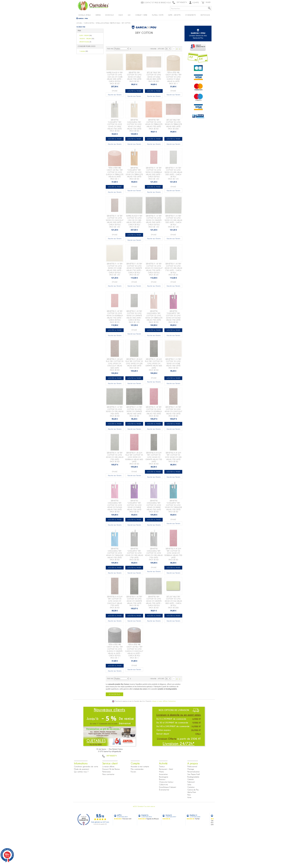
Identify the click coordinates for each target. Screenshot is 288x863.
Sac (129, 15)
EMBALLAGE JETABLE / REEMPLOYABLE (108, 23)
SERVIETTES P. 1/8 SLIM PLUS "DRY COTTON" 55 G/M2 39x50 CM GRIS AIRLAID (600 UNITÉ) (134, 363)
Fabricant (191, 782)
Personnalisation (193, 772)
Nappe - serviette (174, 15)
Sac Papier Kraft (193, 774)
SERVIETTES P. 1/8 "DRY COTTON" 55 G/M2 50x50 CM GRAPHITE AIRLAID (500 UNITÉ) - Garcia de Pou (134, 316)
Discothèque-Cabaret (167, 787)
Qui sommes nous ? (81, 772)
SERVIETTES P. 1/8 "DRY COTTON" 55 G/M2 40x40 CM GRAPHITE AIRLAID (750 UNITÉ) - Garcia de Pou (134, 269)
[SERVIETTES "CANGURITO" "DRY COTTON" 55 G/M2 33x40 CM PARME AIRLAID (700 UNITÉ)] (134, 490)
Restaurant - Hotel (166, 769)
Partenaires (106, 772)
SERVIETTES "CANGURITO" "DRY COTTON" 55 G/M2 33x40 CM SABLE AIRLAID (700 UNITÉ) (114, 125)
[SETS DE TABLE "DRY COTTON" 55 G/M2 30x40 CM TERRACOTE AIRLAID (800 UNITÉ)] (173, 109)
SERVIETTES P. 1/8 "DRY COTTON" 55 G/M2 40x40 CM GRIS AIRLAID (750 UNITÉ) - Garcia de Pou (173, 269)
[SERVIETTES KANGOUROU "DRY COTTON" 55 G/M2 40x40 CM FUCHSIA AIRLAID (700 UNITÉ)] (115, 490)
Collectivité (163, 784)
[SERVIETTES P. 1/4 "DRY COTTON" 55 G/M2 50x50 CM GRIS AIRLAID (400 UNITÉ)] (115, 396)
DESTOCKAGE (205, 15)
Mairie (161, 772)
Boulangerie (163, 777)
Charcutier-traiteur (166, 782)
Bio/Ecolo (109, 15)
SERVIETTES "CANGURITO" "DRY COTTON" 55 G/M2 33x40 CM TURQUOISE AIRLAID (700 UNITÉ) (173, 506)
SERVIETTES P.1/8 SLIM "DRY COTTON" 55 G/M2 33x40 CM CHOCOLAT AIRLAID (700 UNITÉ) (114, 602)
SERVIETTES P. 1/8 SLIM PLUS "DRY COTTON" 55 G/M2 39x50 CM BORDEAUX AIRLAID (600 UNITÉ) (134, 458)
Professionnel (192, 766)
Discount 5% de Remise (111, 769)
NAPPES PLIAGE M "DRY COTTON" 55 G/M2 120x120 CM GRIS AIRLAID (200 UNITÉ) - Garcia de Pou (134, 221)
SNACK (120, 15)
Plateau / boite (157, 15)
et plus (85, 42)
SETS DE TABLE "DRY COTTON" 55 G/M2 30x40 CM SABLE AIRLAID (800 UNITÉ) (153, 77)
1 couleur (83, 51)
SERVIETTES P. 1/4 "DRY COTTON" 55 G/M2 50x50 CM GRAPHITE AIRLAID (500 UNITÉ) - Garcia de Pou (154, 221)
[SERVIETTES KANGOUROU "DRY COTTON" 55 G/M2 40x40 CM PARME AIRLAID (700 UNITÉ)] (154, 490)
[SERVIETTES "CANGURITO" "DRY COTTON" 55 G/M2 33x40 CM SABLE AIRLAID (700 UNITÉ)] (115, 109)
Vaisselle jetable (84, 15)
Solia (189, 784)
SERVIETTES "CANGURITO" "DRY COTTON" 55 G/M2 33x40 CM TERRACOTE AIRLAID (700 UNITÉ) (134, 173)
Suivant (179, 49)
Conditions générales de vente (86, 766)
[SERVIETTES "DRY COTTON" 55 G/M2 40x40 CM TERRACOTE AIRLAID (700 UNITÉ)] (154, 109)
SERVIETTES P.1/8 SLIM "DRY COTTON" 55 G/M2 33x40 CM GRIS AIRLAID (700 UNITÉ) (173, 457)
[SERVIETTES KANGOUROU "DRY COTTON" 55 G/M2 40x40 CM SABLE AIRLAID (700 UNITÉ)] (134, 109)
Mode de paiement (81, 769)
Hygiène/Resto (190, 15)
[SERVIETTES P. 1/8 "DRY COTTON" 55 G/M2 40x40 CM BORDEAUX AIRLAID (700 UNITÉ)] (154, 396)
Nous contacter (108, 774)
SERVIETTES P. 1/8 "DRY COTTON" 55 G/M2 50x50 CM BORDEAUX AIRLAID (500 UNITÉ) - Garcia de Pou (154, 173)
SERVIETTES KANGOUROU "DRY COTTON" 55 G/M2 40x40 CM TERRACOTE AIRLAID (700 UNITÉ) (153, 316)
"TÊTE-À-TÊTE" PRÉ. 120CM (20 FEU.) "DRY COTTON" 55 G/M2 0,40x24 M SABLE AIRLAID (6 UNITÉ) (173, 78)
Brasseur (162, 779)
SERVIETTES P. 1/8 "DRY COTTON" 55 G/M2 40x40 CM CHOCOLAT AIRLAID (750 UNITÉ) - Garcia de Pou (154, 269)
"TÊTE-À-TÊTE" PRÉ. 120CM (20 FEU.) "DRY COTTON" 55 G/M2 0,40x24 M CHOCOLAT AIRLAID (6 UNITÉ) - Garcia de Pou (134, 651)
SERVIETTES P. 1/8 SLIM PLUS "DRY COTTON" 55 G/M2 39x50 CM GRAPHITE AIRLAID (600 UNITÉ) (153, 364)
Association (163, 774)
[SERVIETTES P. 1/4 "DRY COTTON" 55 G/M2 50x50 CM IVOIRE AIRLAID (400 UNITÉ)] (173, 348)
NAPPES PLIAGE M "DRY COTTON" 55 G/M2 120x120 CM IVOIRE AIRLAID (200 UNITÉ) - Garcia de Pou (115, 78)
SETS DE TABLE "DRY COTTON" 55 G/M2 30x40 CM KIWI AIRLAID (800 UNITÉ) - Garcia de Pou (173, 602)
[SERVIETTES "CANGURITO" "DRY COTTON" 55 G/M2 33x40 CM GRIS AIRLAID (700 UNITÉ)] (134, 538)
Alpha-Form (191, 792)
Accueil (79, 23)
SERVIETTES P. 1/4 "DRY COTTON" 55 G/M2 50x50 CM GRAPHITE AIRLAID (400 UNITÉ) (134, 411)
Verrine (98, 15)
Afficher (161, 49)
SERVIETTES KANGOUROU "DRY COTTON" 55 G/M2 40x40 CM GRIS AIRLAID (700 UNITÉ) (154, 554)
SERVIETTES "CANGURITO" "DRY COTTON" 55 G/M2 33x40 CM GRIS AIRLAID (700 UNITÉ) (134, 554)
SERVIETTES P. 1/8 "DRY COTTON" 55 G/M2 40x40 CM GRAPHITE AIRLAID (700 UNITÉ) (134, 601)
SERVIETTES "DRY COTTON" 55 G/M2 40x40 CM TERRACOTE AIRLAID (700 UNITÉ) (153, 124)
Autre (189, 797)
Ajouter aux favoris (114, 95)
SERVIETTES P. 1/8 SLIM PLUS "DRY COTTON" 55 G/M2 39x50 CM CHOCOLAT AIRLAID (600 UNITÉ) (114, 364)
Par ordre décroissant (131, 48)
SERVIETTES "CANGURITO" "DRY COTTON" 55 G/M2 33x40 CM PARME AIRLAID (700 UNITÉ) (134, 506)
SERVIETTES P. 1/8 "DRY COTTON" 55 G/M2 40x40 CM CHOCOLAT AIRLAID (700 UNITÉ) (173, 411)
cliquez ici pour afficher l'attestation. (164, 701)
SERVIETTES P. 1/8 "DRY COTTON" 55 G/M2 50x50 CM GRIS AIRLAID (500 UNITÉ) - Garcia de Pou (173, 173)
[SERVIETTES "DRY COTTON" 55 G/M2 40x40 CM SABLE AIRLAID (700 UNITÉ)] (134, 62)
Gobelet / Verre (141, 15)
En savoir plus (114, 694)
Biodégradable (193, 777)
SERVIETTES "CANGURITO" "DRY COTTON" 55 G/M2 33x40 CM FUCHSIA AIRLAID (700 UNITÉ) (173, 316)
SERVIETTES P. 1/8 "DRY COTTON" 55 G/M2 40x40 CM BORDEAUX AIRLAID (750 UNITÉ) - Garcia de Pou (115, 316)
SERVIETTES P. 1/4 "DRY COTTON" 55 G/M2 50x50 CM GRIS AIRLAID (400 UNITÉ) (114, 411)
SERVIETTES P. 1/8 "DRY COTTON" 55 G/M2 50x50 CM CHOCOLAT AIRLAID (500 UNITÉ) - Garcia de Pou (114, 221)
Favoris (133, 772)
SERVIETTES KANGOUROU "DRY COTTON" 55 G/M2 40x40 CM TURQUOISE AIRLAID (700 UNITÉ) (114, 554)
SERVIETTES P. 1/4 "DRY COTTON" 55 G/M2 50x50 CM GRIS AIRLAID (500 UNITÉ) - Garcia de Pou (173, 221)
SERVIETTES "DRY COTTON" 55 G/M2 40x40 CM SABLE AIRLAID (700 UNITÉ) (134, 77)
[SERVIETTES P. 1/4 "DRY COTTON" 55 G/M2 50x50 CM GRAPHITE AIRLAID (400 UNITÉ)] (134, 396)
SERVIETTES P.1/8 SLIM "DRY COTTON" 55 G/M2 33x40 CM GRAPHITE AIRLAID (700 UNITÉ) (153, 458)
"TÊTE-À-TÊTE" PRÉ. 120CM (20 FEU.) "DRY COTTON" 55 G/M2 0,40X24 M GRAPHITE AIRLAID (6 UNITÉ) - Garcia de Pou (114, 651)
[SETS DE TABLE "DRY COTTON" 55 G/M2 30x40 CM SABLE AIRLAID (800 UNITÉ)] (154, 62)
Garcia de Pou (82, 18)
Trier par (110, 49)
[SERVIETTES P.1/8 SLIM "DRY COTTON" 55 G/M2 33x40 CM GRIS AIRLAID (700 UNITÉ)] (173, 442)
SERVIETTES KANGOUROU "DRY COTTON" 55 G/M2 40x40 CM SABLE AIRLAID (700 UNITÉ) (134, 125)
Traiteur (162, 766)
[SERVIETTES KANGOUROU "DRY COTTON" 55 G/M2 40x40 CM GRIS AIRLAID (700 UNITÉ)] (154, 538)
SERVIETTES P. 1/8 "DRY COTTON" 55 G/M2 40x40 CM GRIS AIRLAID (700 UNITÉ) (114, 457)
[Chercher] (209, 8)
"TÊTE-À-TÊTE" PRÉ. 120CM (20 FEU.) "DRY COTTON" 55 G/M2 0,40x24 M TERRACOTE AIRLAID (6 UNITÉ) (114, 173)
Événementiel (164, 790)
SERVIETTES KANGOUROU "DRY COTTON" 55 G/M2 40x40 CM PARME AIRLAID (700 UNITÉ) (153, 506)
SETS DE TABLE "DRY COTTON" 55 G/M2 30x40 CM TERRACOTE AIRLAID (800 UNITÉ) (173, 124)
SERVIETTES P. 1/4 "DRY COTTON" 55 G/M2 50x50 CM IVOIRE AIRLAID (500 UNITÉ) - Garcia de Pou (115, 269)
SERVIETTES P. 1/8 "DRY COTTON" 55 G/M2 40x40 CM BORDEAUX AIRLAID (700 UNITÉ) (154, 411)
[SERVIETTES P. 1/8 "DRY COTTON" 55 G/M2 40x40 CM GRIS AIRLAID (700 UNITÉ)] (115, 442)
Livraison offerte (108, 766)
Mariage (190, 769)
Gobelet (190, 779)
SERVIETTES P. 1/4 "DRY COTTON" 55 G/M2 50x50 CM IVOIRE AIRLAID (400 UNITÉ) (173, 363)
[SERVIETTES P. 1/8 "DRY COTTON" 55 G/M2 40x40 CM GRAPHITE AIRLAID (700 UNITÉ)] (134, 586)
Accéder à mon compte (140, 766)
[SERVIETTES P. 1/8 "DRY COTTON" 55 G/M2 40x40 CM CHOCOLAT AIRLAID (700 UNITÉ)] (173, 396)
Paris (189, 795)
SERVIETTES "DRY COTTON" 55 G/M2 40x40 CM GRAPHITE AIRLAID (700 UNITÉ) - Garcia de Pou (154, 602)
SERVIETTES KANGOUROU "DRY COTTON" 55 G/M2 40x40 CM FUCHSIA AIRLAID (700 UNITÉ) (114, 506)
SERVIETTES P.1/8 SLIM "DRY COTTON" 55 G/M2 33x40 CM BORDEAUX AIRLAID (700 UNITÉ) (173, 554)
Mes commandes (137, 769)
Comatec (191, 787)
